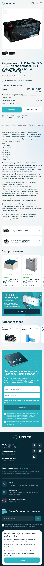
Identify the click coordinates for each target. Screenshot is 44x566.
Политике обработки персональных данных (21, 417)
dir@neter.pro (24, 468)
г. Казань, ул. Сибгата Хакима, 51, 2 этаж (23, 485)
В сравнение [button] (26, 80)
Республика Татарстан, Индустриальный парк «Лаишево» (23, 493)
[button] (17, 258)
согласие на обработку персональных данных (23, 414)
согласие (35, 421)
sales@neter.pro (9, 452)
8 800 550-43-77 (9, 445)
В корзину (11, 110)
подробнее (8, 555)
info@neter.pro (9, 458)
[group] (10, 334)
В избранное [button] (10, 80)
